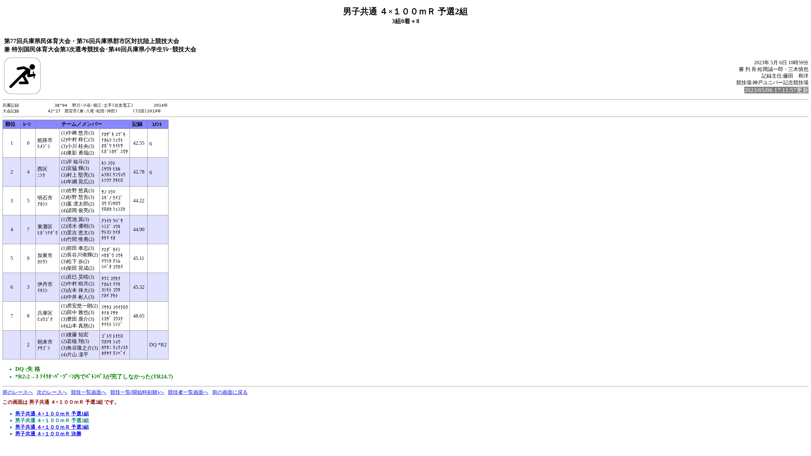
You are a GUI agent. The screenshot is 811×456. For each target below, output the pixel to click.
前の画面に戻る (230, 392)
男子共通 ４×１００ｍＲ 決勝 (48, 433)
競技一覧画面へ (88, 392)
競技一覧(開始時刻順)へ (137, 392)
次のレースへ (52, 392)
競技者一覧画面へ (188, 392)
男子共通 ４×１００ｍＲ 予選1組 (52, 413)
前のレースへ (18, 392)
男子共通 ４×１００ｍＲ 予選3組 (52, 427)
